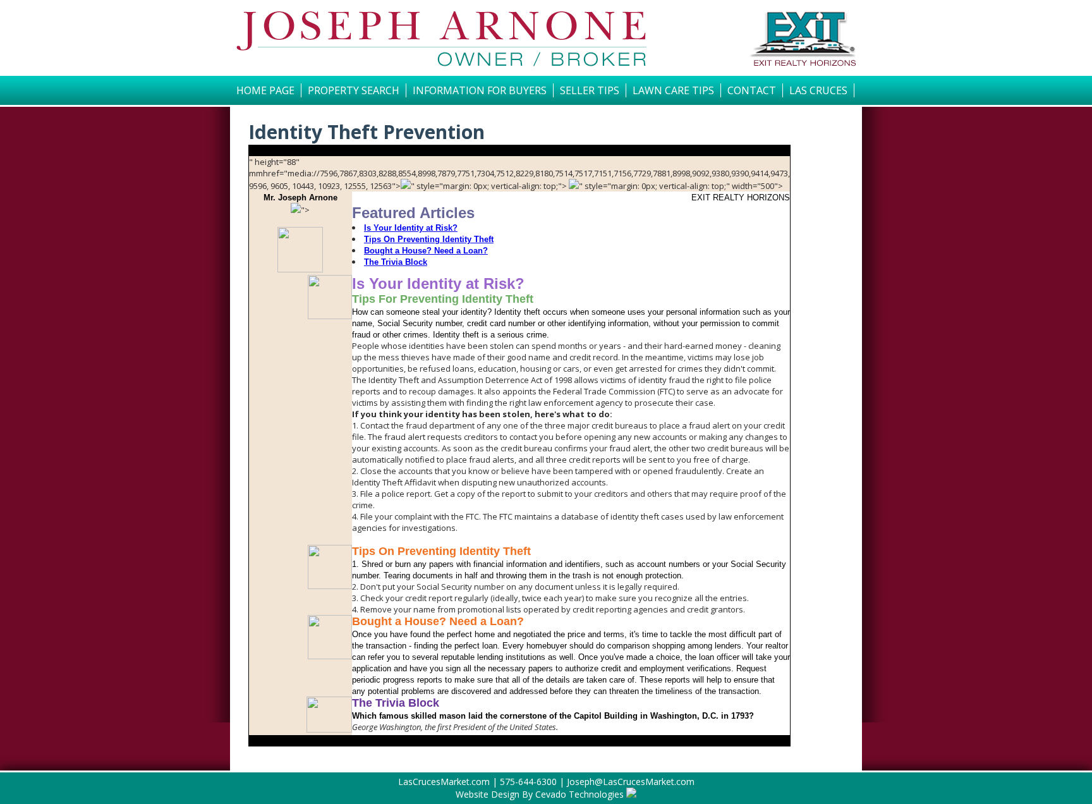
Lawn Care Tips (673, 90)
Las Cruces (818, 90)
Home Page (265, 90)
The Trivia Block (395, 262)
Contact (751, 90)
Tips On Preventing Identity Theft (429, 239)
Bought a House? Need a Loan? (426, 250)
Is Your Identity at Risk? (411, 228)
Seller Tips (589, 90)
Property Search (353, 90)
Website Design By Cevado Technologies (540, 794)
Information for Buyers (480, 90)
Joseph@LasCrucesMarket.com (631, 782)
